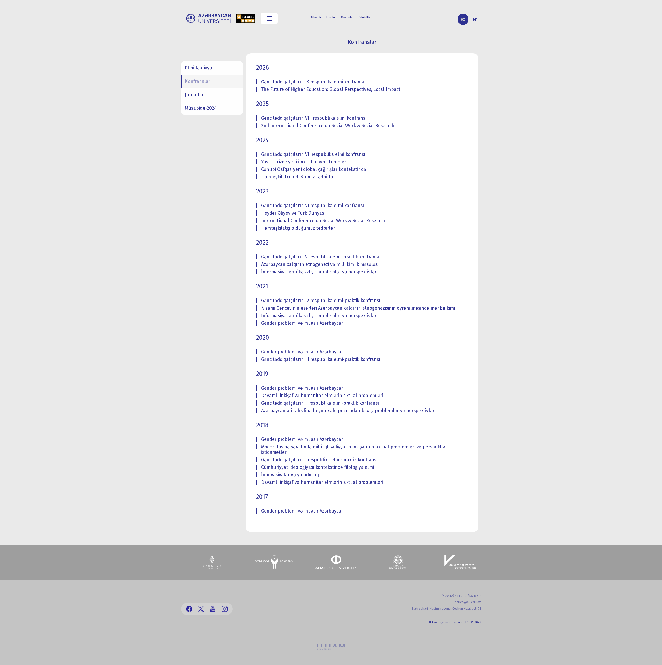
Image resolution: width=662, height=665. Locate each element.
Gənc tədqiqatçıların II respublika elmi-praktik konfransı (320, 403)
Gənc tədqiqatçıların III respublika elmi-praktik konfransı (320, 359)
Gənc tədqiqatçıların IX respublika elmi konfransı (312, 82)
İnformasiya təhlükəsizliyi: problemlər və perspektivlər (319, 272)
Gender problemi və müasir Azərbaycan (302, 323)
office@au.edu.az (468, 602)
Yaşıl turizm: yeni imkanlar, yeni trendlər (303, 162)
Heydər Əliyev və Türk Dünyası (293, 213)
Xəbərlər (315, 17)
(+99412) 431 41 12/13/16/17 (461, 596)
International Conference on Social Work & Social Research (323, 220)
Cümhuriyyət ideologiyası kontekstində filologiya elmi (317, 467)
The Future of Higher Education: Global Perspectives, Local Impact (330, 89)
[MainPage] (208, 18)
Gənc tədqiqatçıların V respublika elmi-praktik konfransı (320, 257)
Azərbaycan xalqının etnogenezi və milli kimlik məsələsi (320, 264)
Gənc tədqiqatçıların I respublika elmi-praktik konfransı (319, 460)
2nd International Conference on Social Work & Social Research (327, 125)
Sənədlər (365, 17)
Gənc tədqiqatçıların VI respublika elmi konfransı (312, 205)
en (474, 19)
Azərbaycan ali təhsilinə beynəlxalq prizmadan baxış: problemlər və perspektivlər (347, 410)
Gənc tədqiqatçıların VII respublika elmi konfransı (313, 154)
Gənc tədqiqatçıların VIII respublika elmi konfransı (313, 118)
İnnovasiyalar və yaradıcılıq (290, 475)
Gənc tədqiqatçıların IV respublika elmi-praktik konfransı (320, 300)
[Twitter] (201, 609)
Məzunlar (347, 17)
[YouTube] (213, 609)
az (463, 19)
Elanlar (331, 17)
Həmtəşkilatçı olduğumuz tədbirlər (298, 177)
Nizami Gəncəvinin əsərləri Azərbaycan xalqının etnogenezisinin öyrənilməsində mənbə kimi (358, 308)
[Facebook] (189, 609)
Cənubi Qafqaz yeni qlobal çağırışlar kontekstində (313, 169)
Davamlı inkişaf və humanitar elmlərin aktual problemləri (322, 395)
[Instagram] (225, 609)
